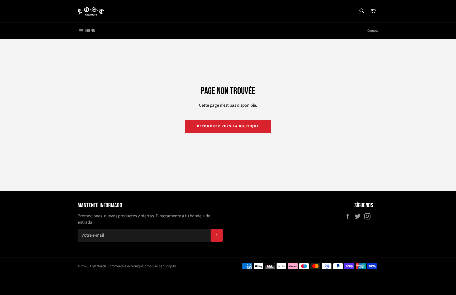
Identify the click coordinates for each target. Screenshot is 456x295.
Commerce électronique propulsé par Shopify (141, 266)
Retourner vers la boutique (228, 126)
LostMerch (98, 266)
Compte (372, 30)
